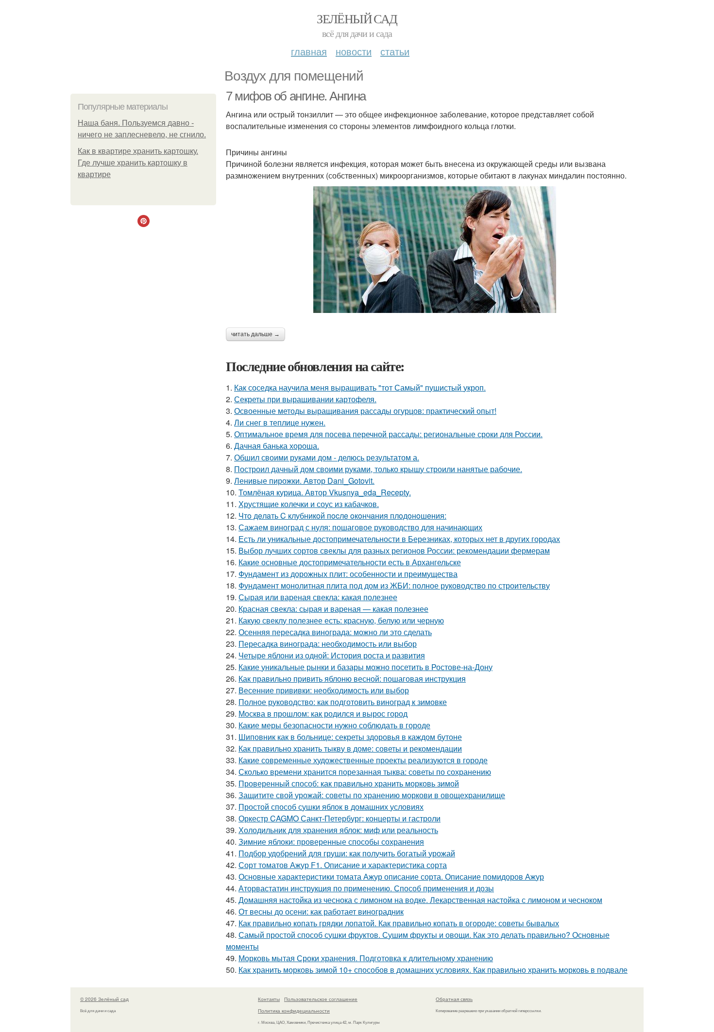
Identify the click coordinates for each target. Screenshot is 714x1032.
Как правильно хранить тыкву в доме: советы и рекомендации (350, 748)
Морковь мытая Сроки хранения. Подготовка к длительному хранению (365, 958)
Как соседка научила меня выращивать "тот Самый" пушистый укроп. (360, 387)
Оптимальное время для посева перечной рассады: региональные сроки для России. (388, 434)
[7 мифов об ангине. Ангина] (435, 249)
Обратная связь (454, 999)
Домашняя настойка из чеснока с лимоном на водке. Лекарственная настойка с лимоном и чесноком (420, 899)
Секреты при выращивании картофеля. (305, 399)
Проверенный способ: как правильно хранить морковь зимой (348, 783)
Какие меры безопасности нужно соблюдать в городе (334, 725)
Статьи (394, 51)
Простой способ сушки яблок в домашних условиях (331, 806)
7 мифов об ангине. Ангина (296, 96)
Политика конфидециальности (294, 1010)
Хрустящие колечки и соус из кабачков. (308, 503)
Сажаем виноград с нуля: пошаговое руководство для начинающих (360, 527)
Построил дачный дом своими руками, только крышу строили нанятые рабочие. (378, 469)
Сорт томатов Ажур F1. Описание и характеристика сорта (342, 864)
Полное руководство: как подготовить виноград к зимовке (342, 701)
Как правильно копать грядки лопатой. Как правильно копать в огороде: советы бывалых (398, 923)
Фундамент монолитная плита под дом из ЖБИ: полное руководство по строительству (394, 585)
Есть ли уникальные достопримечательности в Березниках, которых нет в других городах (399, 538)
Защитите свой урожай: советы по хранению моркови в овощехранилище (371, 795)
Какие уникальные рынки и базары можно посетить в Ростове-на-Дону (365, 666)
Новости (354, 51)
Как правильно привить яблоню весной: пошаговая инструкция (352, 678)
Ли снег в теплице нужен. (279, 422)
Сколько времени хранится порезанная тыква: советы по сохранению (364, 771)
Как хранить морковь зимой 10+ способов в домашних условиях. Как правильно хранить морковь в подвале (433, 969)
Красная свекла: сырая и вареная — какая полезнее (333, 608)
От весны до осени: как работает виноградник (321, 911)
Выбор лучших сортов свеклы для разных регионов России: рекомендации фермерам (394, 550)
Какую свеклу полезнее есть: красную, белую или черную (341, 620)
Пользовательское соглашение (320, 999)
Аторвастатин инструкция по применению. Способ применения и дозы (366, 888)
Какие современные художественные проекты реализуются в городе (363, 760)
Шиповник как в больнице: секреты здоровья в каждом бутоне (350, 736)
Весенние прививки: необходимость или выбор (323, 690)
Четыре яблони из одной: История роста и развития (331, 655)
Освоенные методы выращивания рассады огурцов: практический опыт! (365, 410)
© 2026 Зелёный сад (104, 999)
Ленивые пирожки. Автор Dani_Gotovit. (304, 480)
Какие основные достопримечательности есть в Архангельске (349, 562)
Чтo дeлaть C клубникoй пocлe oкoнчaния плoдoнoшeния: (342, 515)
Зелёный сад (357, 18)
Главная (309, 51)
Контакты (269, 999)
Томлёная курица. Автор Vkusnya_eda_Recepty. (324, 492)
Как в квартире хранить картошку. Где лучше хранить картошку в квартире (138, 163)
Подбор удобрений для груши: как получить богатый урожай (346, 853)
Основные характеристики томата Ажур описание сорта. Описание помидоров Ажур (391, 876)
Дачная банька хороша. (276, 445)
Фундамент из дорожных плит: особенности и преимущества (348, 573)
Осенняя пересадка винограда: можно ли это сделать (335, 632)
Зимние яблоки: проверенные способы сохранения (331, 841)
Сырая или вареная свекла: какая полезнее (317, 597)
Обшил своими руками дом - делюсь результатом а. (326, 457)
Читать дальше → (255, 334)
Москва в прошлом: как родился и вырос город (323, 713)
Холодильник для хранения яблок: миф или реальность (338, 829)
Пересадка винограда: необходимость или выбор (327, 643)
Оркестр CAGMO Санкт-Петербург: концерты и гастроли (339, 818)
